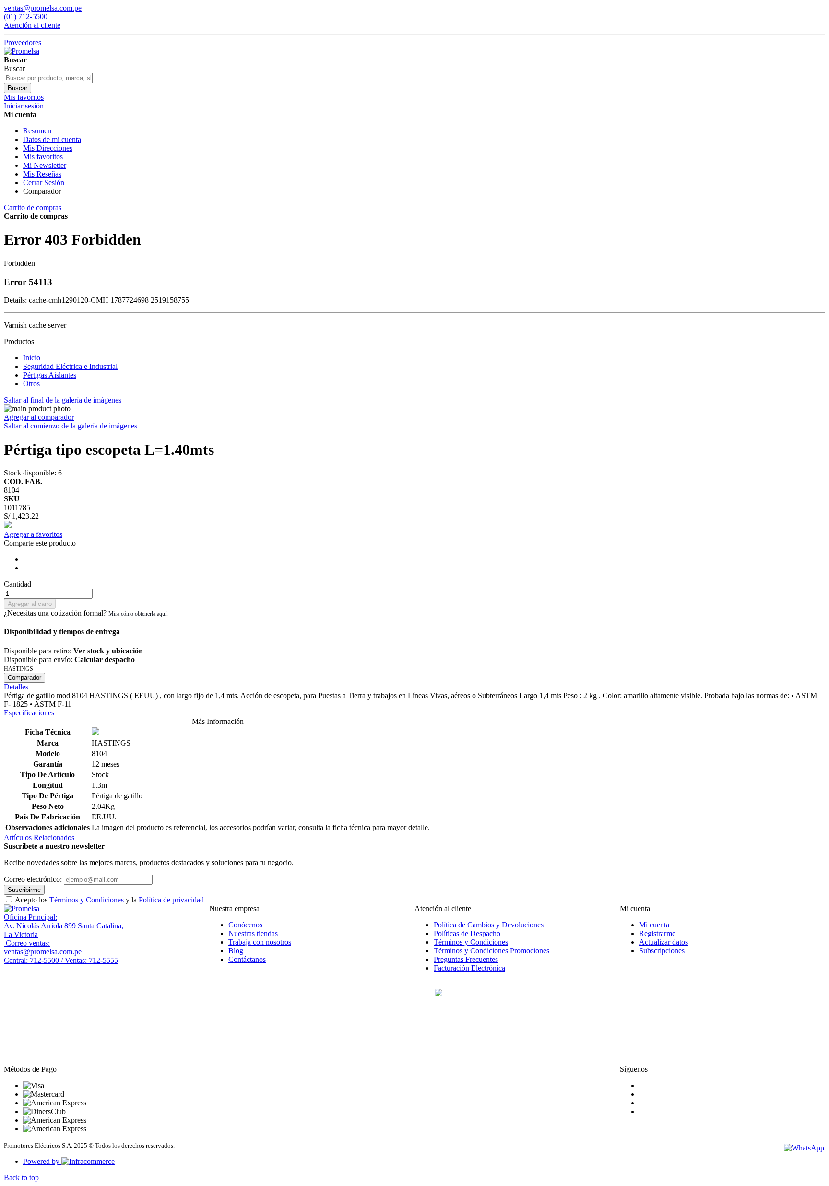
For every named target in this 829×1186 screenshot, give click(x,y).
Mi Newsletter (44, 165)
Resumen (37, 131)
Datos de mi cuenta (52, 139)
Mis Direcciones (47, 148)
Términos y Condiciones (86, 900)
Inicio (31, 358)
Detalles (16, 687)
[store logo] (21, 51)
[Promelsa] (21, 908)
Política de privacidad (171, 900)
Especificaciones (29, 713)
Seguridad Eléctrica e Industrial (70, 366)
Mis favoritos (43, 157)
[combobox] (48, 78)
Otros (31, 384)
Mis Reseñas (42, 174)
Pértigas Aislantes (49, 375)
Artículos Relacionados (39, 837)
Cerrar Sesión (43, 182)
